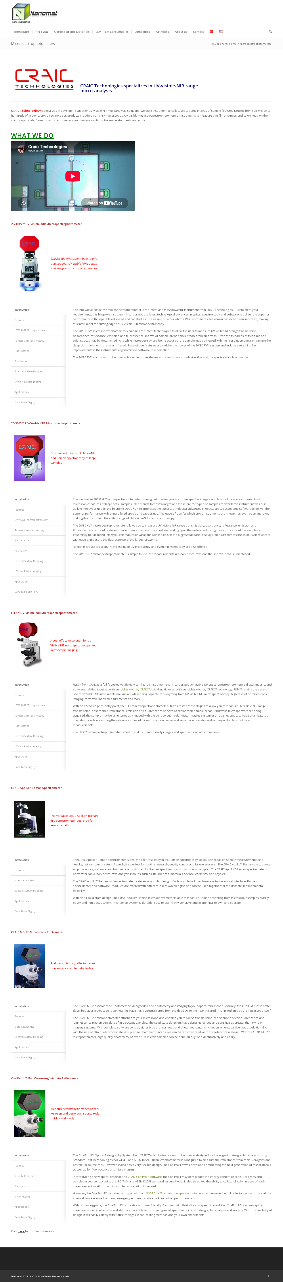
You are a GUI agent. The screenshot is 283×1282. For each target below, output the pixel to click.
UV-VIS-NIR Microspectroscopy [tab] (31, 705)
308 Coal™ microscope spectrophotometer (176, 1193)
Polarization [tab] (21, 361)
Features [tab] (19, 695)
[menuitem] (22, 31)
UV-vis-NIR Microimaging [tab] (28, 381)
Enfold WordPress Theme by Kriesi (50, 1276)
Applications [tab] (22, 392)
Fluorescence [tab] (22, 540)
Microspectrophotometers (33, 43)
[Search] (269, 31)
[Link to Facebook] (268, 1276)
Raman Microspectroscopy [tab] (29, 715)
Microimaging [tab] (22, 1196)
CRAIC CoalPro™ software (145, 1177)
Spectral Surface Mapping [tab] (29, 371)
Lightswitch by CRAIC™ (135, 689)
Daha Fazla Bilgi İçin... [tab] (27, 402)
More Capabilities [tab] (24, 880)
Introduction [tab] (22, 684)
